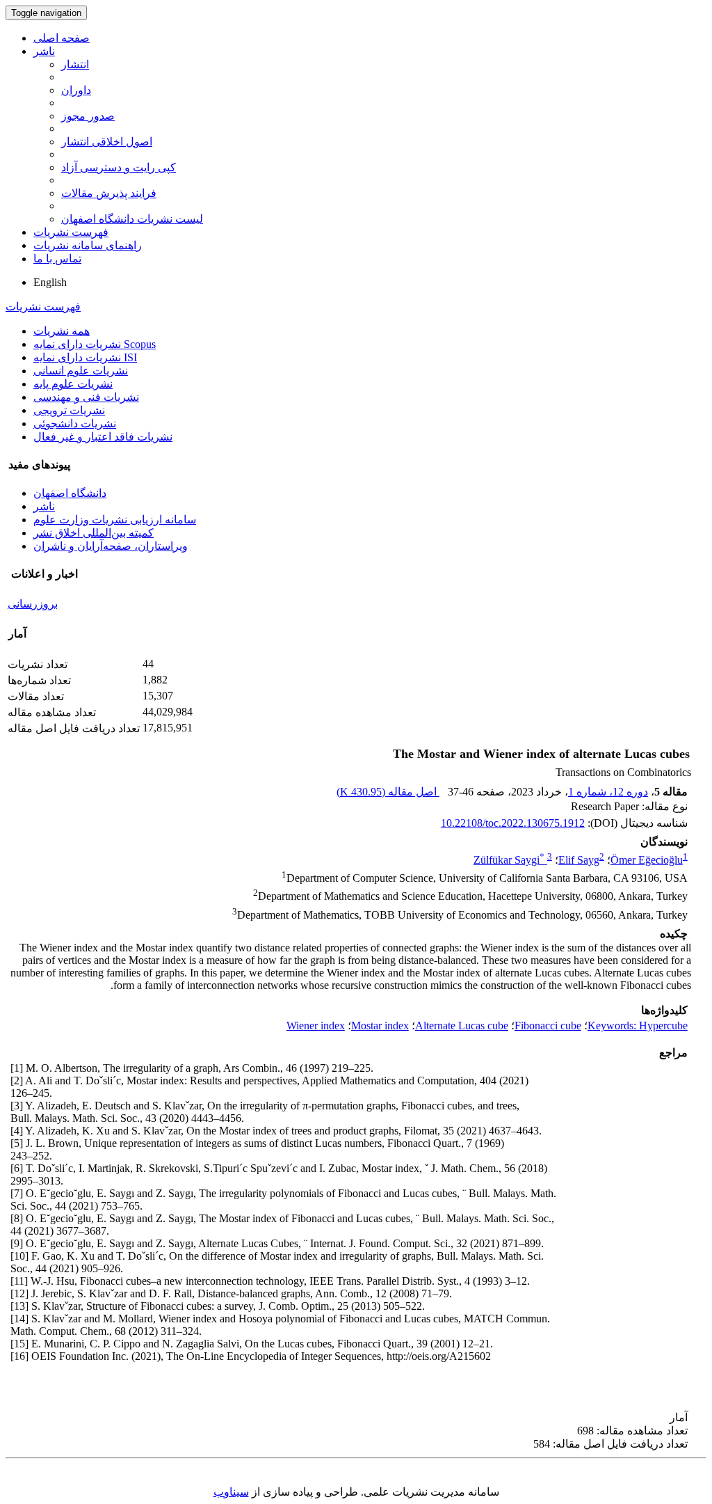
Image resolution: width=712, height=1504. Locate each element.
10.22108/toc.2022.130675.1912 (513, 823)
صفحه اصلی (61, 38)
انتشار (75, 64)
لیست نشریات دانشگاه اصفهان (132, 219)
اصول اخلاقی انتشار (106, 142)
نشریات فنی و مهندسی (86, 397)
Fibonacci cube (548, 1025)
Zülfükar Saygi (509, 860)
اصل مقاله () (388, 792)
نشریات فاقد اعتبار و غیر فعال (102, 437)
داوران (76, 90)
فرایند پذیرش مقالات (108, 193)
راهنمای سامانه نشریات (87, 245)
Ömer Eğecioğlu (646, 860)
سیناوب (231, 1492)
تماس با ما (57, 258)
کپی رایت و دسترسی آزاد (118, 167)
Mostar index (380, 1025)
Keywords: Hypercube (638, 1025)
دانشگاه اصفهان (69, 493)
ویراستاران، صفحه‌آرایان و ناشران (110, 546)
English (50, 282)
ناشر (44, 51)
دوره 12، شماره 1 (608, 792)
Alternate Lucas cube (461, 1025)
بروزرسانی (33, 604)
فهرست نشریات (70, 232)
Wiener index (315, 1025)
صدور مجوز (88, 116)
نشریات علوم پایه (73, 384)
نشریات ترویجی (69, 410)
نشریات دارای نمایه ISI (85, 357)
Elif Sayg (578, 860)
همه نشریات (61, 331)
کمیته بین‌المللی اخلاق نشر (93, 533)
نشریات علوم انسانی (80, 371)
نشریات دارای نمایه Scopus (94, 344)
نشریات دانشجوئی (74, 423)
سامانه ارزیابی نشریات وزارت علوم (114, 519)
